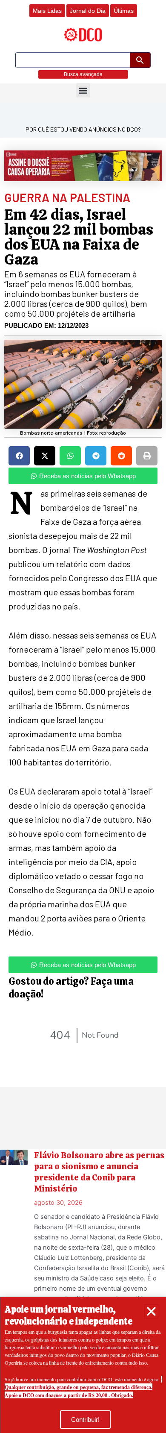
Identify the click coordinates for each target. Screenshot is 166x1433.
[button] (151, 1311)
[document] (83, 716)
